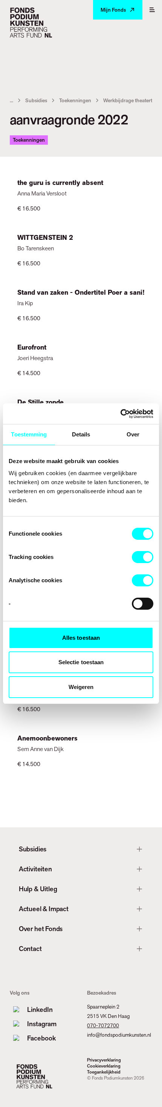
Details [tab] (81, 434)
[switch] (142, 557)
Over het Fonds (41, 928)
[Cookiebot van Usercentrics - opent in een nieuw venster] (120, 414)
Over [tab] (133, 434)
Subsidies (36, 100)
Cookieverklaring (104, 1066)
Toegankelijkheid (104, 1072)
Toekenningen (75, 100)
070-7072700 (103, 1025)
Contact (30, 948)
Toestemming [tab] (29, 434)
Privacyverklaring (104, 1060)
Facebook (41, 1038)
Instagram (42, 1023)
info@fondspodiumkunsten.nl (119, 1034)
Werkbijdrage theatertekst (132, 100)
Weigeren (81, 687)
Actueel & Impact (44, 908)
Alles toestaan (81, 638)
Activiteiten (35, 869)
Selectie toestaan (81, 662)
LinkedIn (40, 1009)
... (11, 100)
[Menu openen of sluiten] (152, 10)
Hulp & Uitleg (38, 888)
